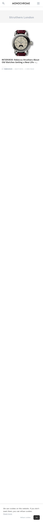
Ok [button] (37, 517)
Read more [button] (7, 514)
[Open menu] (38, 3)
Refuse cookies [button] (25, 517)
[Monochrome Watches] (21, 3)
